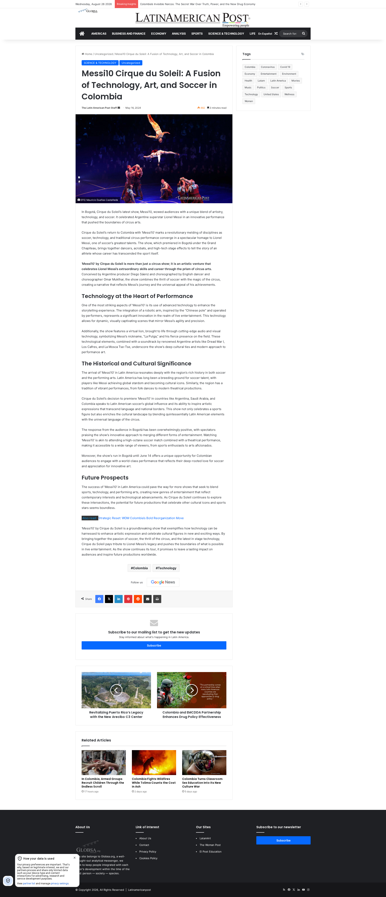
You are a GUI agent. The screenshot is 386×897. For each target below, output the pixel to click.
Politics (261, 87)
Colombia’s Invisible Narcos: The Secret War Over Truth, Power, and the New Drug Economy (197, 4)
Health (248, 80)
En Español (265, 33)
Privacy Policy (147, 851)
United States (271, 94)
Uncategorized (103, 54)
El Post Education (211, 851)
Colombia (140, 568)
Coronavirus (268, 66)
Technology (167, 568)
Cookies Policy (148, 858)
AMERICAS (98, 33)
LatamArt (205, 838)
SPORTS (197, 33)
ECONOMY (158, 33)
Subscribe (154, 645)
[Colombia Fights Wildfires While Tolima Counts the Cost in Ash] (154, 762)
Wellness (289, 94)
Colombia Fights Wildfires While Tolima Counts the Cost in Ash (154, 783)
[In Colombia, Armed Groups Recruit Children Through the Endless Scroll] (104, 762)
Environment (289, 73)
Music (248, 87)
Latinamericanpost (139, 889)
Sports (288, 87)
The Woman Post (210, 844)
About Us (145, 838)
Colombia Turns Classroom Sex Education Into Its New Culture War (202, 783)
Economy (250, 73)
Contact (144, 844)
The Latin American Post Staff (99, 107)
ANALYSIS (179, 33)
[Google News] (163, 582)
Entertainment (268, 73)
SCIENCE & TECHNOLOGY (226, 33)
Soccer (275, 87)
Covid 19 (285, 66)
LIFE (253, 33)
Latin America (278, 80)
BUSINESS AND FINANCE (129, 33)
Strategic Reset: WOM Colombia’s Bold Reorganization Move (141, 518)
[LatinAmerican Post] (193, 18)
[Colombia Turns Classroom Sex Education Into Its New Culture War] (204, 762)
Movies (296, 80)
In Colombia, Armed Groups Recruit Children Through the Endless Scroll (103, 783)
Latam (261, 80)
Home (88, 54)
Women (249, 101)
